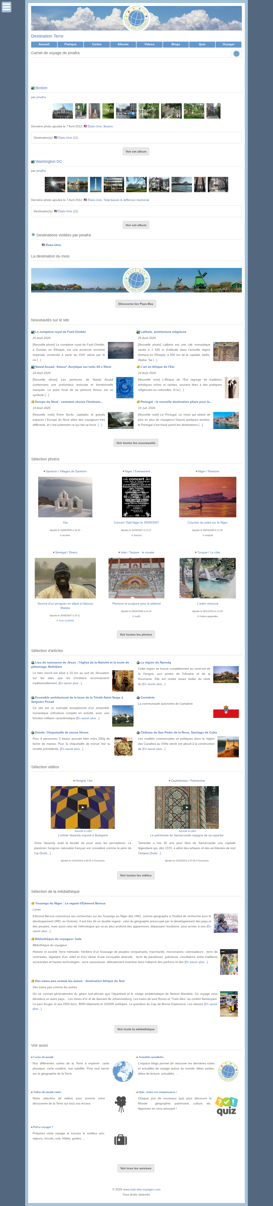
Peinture (213, 471)
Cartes (97, 44)
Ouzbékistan (179, 780)
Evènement (142, 471)
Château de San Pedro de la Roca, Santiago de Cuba (179, 732)
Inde (124, 552)
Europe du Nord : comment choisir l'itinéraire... (69, 401)
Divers (73, 552)
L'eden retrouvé (207, 603)
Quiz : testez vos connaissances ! (158, 1092)
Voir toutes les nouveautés (135, 443)
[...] (39, 360)
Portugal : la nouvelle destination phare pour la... (176, 401)
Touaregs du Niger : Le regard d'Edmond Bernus (70, 903)
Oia (65, 522)
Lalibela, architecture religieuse (163, 331)
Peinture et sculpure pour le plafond (136, 603)
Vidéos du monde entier (47, 1092)
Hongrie (81, 780)
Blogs (175, 44)
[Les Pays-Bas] (136, 280)
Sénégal (60, 552)
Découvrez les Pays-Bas (135, 304)
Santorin (51, 471)
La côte (215, 552)
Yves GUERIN (66, 620)
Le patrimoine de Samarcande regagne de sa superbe (187, 835)
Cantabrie (148, 697)
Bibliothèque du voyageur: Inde (58, 939)
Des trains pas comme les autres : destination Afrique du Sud (80, 981)
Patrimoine (197, 780)
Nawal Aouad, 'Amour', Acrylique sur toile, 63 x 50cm (73, 366)
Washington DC (48, 161)
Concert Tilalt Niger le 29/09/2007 (136, 522)
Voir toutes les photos (136, 634)
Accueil (44, 44)
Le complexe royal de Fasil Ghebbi (60, 331)
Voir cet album (136, 151)
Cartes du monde (43, 1057)
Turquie (202, 552)
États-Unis (65, 137)
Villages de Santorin (73, 471)
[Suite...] (45, 853)
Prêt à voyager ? (43, 1127)
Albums (123, 44)
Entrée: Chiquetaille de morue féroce (62, 732)
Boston (41, 88)
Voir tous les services (135, 1168)
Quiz (202, 44)
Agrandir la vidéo (83, 831)
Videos (149, 44)
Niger (128, 471)
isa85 (137, 616)
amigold (209, 535)
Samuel (137, 535)
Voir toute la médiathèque (136, 1029)
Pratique (70, 44)
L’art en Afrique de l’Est (157, 366)
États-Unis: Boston (100, 126)
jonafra (41, 97)
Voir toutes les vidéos (136, 875)
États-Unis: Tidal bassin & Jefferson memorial (118, 200)
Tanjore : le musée (141, 552)
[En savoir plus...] (70, 683)
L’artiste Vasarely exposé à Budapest (83, 835)
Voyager (228, 44)
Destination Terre (47, 36)
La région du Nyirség (156, 662)
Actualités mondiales (151, 1057)
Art (90, 780)
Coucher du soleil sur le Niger (208, 522)
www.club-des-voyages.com (142, 1189)
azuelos (66, 535)
